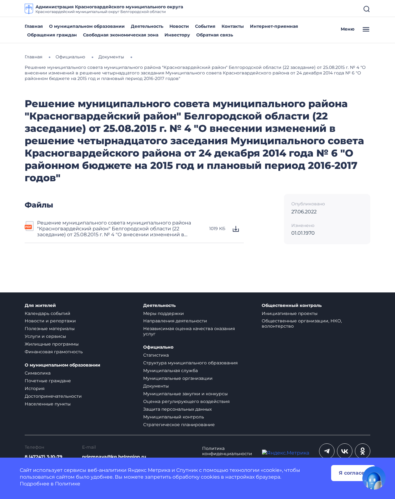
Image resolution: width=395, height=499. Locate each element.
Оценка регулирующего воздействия (186, 401)
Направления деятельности (175, 321)
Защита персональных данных (177, 409)
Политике (67, 484)
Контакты (233, 26)
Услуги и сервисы (45, 336)
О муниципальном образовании (87, 26)
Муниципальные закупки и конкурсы (185, 393)
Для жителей (40, 305)
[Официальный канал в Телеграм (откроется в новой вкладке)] (327, 451)
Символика (38, 373)
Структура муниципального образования (190, 363)
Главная (34, 26)
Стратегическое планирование (179, 424)
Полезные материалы (50, 328)
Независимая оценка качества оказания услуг (189, 331)
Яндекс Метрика (149, 470)
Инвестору (177, 35)
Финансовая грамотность (54, 351)
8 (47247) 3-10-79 (43, 456)
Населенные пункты (48, 404)
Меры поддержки (163, 313)
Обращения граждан (52, 35)
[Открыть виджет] (374, 478)
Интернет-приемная (274, 26)
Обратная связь (214, 35)
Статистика (156, 355)
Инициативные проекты (290, 313)
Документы (156, 386)
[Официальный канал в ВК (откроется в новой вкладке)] (344, 451)
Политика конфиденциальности (227, 451)
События (205, 26)
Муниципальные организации (178, 378)
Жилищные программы (52, 344)
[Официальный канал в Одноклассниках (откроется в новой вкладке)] (362, 451)
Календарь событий (47, 313)
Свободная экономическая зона (120, 35)
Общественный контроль (292, 305)
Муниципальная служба (170, 370)
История (34, 388)
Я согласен (353, 473)
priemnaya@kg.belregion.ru (114, 456)
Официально (158, 347)
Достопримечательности (53, 396)
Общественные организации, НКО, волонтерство (302, 323)
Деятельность (147, 26)
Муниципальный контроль (173, 417)
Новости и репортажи (50, 321)
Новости (179, 26)
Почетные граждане (48, 381)
